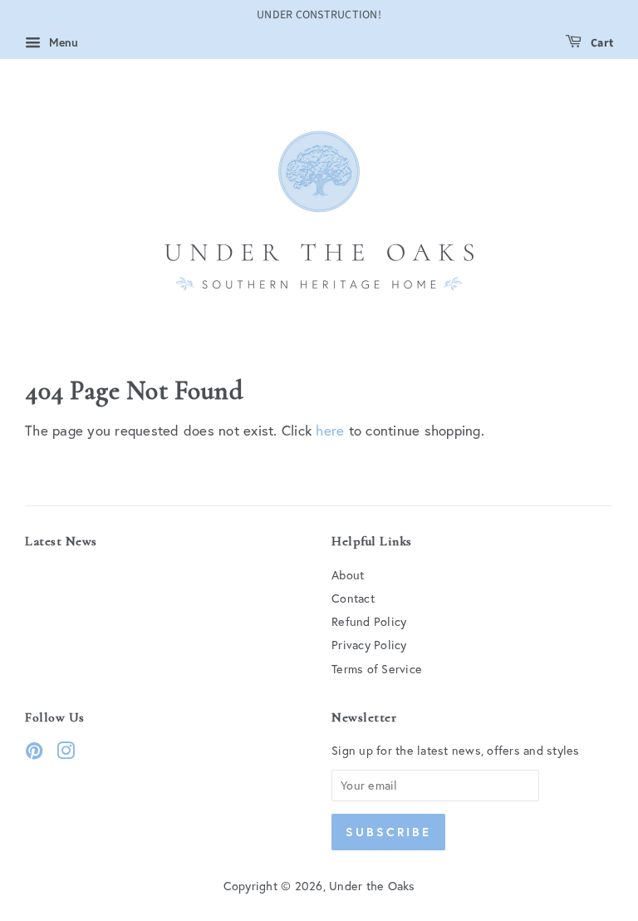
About (347, 575)
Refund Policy (368, 621)
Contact (353, 598)
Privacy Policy (369, 645)
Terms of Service (376, 669)
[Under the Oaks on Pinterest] (34, 753)
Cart (600, 43)
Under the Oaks (372, 886)
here (330, 430)
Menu (61, 42)
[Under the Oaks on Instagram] (65, 753)
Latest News (61, 541)
